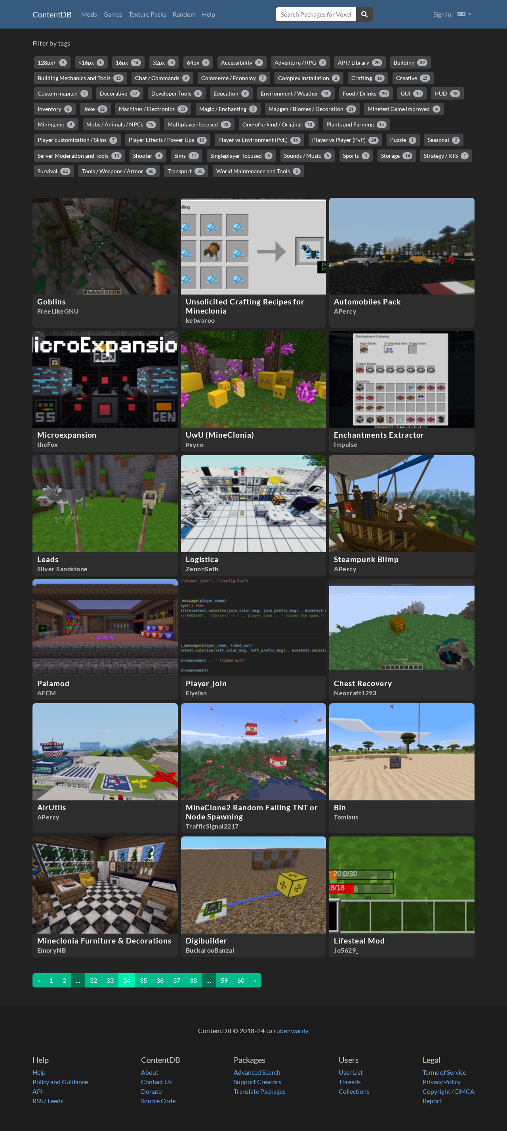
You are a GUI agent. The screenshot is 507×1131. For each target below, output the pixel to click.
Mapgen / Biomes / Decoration (311, 108)
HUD (446, 93)
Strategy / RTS (445, 155)
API (37, 1091)
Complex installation (307, 78)
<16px (90, 62)
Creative (411, 78)
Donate (151, 1091)
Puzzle (402, 139)
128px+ (51, 62)
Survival (53, 171)
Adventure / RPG (299, 62)
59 (224, 980)
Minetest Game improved (403, 108)
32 (93, 980)
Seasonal (442, 139)
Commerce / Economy (232, 78)
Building (409, 62)
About (149, 1072)
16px (127, 62)
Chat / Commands (161, 78)
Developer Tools (175, 93)
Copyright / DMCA (449, 1091)
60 (240, 980)
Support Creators (257, 1081)
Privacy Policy (442, 1081)
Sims (185, 155)
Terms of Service (444, 1072)
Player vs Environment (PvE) (258, 139)
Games (112, 14)
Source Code (158, 1100)
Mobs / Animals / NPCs (120, 124)
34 (126, 980)
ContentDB (52, 14)
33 (110, 980)
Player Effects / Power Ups (166, 139)
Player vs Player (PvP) (344, 139)
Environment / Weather (295, 93)
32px (162, 62)
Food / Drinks (365, 93)
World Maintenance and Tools (257, 171)
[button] (464, 14)
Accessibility (240, 62)
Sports (355, 155)
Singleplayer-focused (240, 155)
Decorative (118, 93)
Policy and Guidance (60, 1081)
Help (208, 14)
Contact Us (156, 1081)
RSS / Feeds (47, 1100)
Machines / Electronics (152, 108)
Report (432, 1100)
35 (143, 980)
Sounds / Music (306, 155)
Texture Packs (147, 14)
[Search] (364, 14)
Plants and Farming (355, 124)
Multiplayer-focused (198, 124)
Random (184, 14)
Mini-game (55, 124)
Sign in (442, 14)
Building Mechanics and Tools (79, 78)
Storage (395, 155)
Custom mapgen (62, 93)
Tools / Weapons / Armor (118, 171)
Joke (94, 108)
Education (229, 93)
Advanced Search (257, 1072)
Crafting (366, 78)
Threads (350, 1081)
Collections (354, 1091)
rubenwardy (291, 1030)
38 (193, 980)
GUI (411, 93)
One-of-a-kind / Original (277, 124)
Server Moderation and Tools (78, 155)
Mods (89, 14)
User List (351, 1072)
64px (197, 62)
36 (160, 980)
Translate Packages (260, 1091)
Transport (185, 171)
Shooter (146, 155)
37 (176, 980)
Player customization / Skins (76, 139)
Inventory (53, 108)
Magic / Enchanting (226, 108)
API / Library (358, 62)
